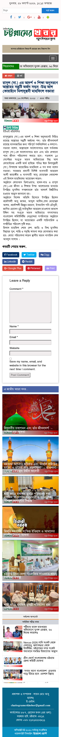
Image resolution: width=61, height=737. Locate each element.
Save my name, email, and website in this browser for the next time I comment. (28, 365)
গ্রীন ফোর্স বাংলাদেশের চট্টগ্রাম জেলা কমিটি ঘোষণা (38, 659)
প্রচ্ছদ (9, 75)
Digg (46, 254)
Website (14, 348)
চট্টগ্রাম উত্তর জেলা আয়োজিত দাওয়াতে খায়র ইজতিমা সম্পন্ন (30, 575)
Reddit (29, 261)
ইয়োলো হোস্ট (40, 733)
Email (14, 337)
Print (52, 268)
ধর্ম (21, 75)
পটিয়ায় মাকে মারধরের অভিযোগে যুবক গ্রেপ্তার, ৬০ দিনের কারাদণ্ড (37, 629)
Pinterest (35, 268)
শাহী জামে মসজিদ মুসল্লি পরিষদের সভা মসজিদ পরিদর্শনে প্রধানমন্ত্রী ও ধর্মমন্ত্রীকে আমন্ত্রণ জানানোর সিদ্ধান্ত (27, 497)
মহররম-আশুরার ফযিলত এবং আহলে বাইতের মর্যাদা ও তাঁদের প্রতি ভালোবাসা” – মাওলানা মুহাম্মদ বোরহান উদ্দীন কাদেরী (30, 467)
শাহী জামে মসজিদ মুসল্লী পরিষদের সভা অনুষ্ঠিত (27, 606)
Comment (16, 289)
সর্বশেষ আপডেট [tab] (30, 616)
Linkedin (11, 261)
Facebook (11, 254)
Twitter (30, 254)
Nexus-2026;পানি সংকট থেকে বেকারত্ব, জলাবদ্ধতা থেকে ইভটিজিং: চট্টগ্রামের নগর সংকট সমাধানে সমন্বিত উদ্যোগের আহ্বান (40, 647)
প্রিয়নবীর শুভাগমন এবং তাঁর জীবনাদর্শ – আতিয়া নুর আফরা (28, 430)
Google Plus (14, 268)
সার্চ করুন (50, 10)
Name (14, 326)
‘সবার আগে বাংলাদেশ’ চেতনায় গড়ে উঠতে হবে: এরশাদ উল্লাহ (39, 672)
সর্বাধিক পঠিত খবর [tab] (30, 621)
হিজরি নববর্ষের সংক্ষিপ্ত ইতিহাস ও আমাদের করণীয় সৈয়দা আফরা (29, 533)
